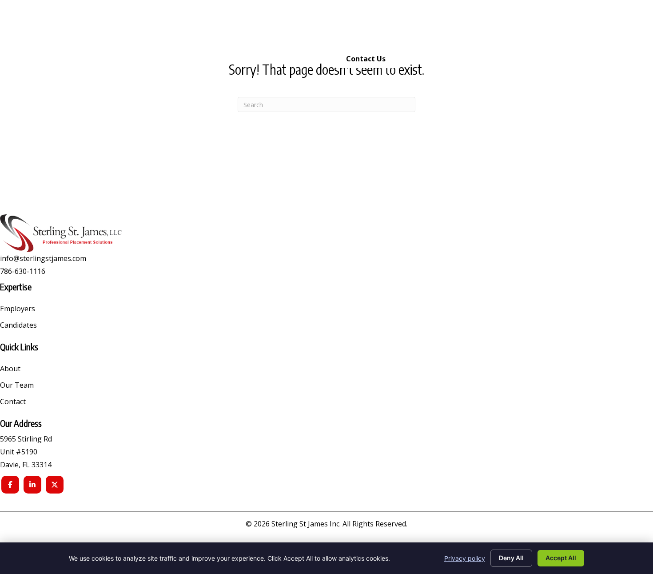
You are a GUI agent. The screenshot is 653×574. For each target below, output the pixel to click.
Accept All (560, 558)
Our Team (17, 385)
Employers (17, 309)
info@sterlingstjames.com (43, 258)
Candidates (18, 325)
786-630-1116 (22, 271)
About (10, 369)
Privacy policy (464, 558)
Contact (13, 402)
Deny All (511, 558)
